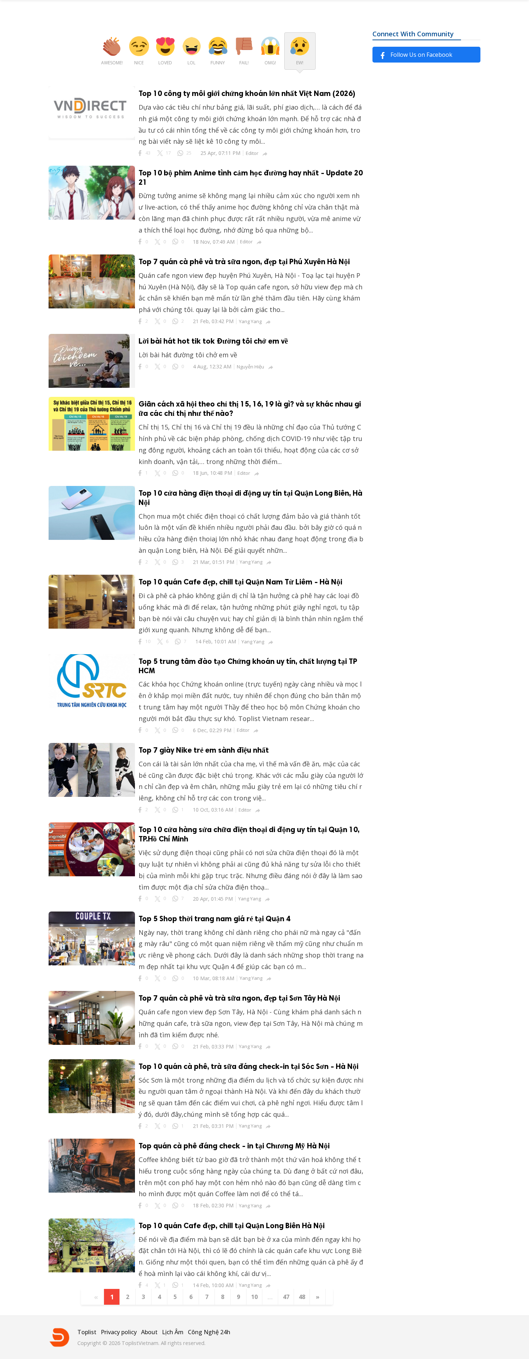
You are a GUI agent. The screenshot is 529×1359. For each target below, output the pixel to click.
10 (254, 1297)
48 (302, 1297)
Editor (252, 153)
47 (286, 1297)
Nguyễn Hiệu (250, 366)
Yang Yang (250, 321)
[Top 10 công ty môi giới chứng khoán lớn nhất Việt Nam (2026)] (92, 135)
